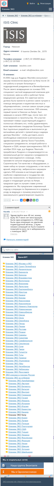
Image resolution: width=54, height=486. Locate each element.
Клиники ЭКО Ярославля (17, 372)
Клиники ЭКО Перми (15, 326)
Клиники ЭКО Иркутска (16, 292)
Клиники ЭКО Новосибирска (19, 312)
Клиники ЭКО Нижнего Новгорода (21, 306)
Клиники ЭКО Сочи (14, 346)
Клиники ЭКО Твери (15, 349)
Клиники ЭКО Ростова (16, 329)
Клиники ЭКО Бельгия (18, 389)
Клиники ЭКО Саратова (17, 338)
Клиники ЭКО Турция (18, 432)
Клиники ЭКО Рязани (15, 332)
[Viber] (31, 200)
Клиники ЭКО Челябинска (18, 366)
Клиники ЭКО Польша (18, 423)
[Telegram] (37, 200)
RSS (49, 211)
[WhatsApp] (34, 200)
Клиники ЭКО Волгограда (18, 281)
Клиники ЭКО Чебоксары (17, 369)
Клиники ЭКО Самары (16, 335)
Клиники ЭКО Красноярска (18, 303)
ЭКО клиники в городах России (20, 375)
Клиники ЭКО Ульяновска (18, 361)
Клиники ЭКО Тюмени (16, 358)
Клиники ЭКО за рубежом (18, 378)
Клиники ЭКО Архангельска (19, 269)
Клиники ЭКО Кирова (15, 298)
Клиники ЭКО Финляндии (20, 438)
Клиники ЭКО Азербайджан (21, 380)
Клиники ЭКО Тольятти (16, 352)
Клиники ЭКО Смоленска (17, 343)
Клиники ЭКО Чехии (17, 443)
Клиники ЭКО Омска (15, 315)
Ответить (13, 234)
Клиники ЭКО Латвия (18, 420)
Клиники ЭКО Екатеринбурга (19, 289)
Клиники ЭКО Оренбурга (17, 321)
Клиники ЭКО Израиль (19, 400)
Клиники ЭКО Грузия (18, 398)
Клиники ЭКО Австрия (18, 383)
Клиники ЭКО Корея (17, 418)
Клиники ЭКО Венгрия (18, 392)
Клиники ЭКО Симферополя (19, 341)
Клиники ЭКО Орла (15, 318)
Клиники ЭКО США (17, 429)
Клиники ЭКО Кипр (17, 415)
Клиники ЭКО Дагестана (17, 286)
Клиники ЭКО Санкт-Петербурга (21, 266)
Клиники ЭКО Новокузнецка (19, 309)
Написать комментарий (17, 239)
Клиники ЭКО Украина (18, 435)
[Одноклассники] (24, 200)
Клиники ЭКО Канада (18, 412)
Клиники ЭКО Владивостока (19, 278)
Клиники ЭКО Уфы (14, 363)
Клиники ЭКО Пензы (15, 323)
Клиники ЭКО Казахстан (19, 409)
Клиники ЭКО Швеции (18, 446)
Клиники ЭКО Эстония (19, 449)
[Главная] (3, 15)
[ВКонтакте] (21, 200)
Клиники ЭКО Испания (19, 403)
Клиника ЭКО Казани (15, 295)
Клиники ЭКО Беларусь (19, 386)
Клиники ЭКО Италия (18, 406)
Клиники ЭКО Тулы (14, 355)
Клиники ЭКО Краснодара (18, 301)
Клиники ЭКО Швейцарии (20, 452)
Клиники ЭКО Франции (19, 440)
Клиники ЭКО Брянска (16, 275)
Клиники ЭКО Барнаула (17, 272)
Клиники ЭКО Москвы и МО (19, 263)
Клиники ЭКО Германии (19, 395)
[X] (27, 200)
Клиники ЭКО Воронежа (17, 283)
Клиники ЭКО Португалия (20, 426)
